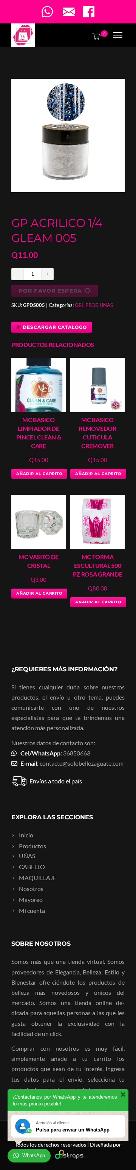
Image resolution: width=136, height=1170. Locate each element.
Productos (32, 845)
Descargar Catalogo (54, 327)
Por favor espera (50, 290)
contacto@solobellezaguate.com (82, 763)
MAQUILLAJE (37, 877)
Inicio (26, 835)
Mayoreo (31, 899)
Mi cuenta (32, 910)
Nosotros (31, 888)
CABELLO (32, 866)
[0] (94, 36)
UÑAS (106, 305)
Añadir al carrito (39, 473)
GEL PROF (86, 305)
